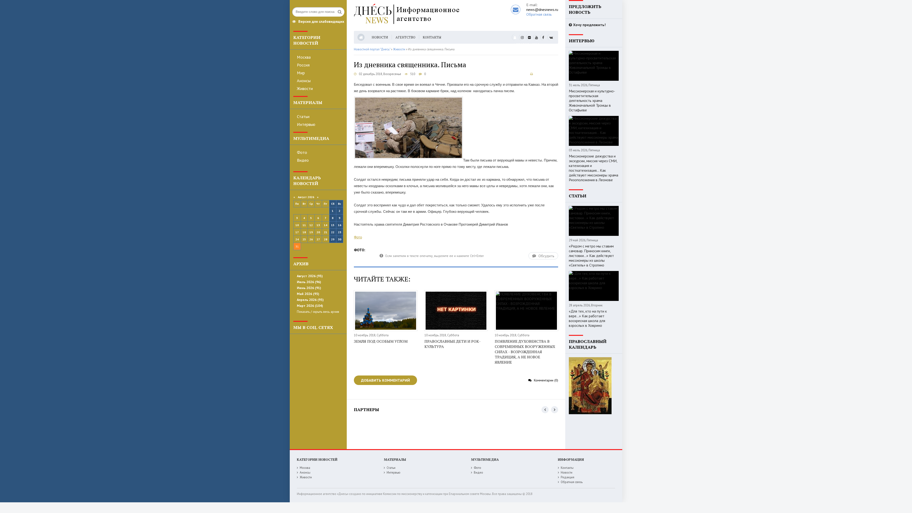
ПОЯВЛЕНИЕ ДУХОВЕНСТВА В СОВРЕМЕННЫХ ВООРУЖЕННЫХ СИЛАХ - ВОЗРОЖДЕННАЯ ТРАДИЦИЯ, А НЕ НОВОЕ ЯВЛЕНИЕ (525, 352)
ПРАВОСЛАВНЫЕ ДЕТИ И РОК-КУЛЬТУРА (452, 344)
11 (304, 225)
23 (339, 232)
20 (318, 232)
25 (304, 239)
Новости (380, 37)
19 (311, 232)
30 (339, 239)
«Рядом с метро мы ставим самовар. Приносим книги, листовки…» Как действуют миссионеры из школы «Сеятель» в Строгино (591, 255)
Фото (302, 152)
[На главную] (417, 15)
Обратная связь (539, 14)
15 (332, 225)
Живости (305, 88)
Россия (303, 65)
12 (311, 225)
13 (318, 225)
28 (325, 239)
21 (325, 232)
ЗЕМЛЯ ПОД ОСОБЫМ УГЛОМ (381, 341)
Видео (303, 160)
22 (332, 232)
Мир (301, 73)
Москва (304, 57)
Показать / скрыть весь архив (318, 311)
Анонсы (304, 80)
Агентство (405, 37)
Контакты (432, 37)
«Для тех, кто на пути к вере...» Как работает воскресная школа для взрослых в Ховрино (588, 318)
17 (297, 232)
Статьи (303, 116)
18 (304, 232)
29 (332, 239)
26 (311, 239)
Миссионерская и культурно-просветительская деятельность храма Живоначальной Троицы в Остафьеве (592, 100)
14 (325, 225)
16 (339, 225)
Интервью (306, 124)
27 (318, 239)
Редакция (567, 477)
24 (297, 239)
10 (297, 225)
